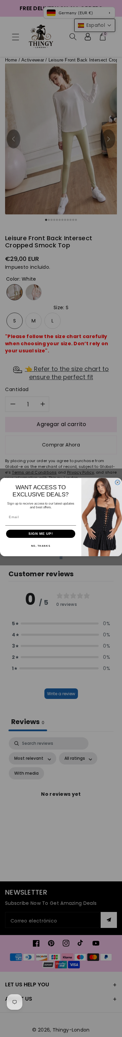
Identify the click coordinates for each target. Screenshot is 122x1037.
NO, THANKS (40, 546)
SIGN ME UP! (40, 533)
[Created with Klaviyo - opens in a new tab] (61, 557)
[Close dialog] (117, 482)
